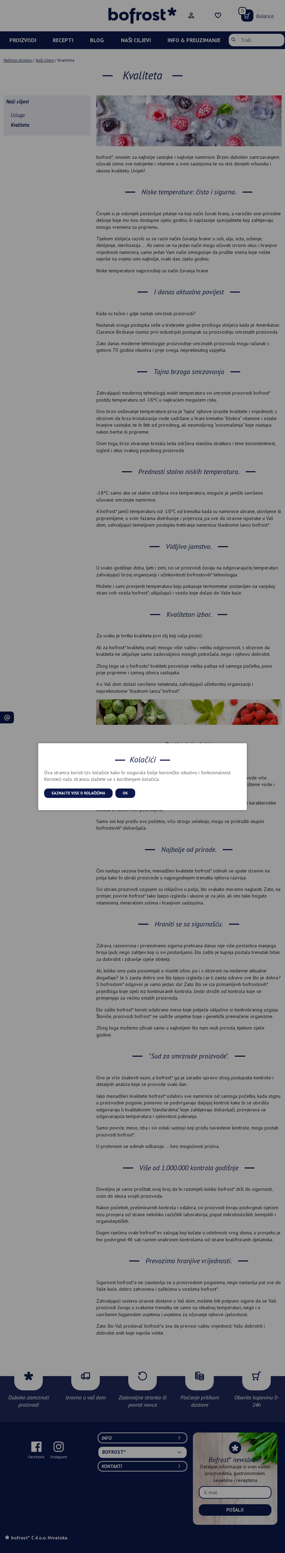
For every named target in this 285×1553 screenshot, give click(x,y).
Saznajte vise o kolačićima (78, 793)
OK (125, 793)
